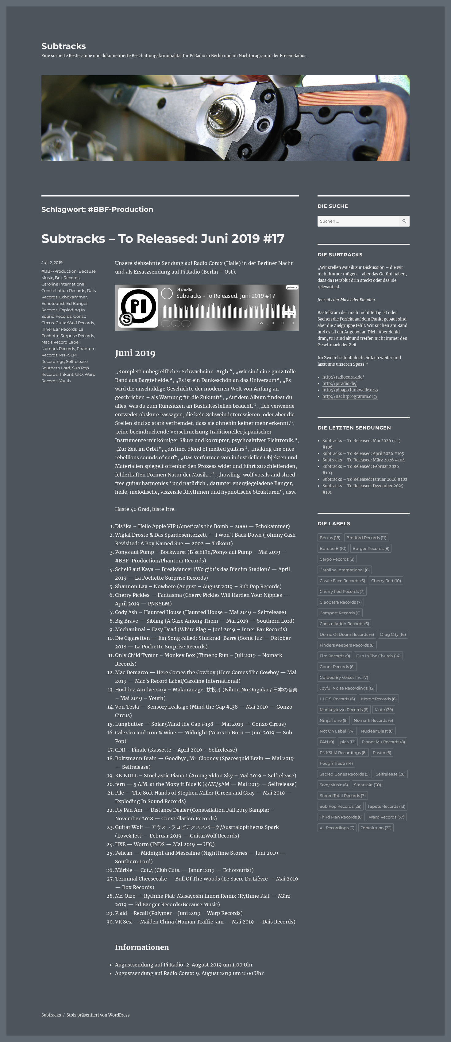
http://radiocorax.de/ (343, 377)
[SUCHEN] (404, 221)
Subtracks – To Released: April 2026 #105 (363, 453)
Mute (384, 709)
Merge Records (379, 698)
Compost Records (340, 612)
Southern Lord (55, 367)
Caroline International (63, 284)
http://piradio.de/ (339, 383)
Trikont (66, 374)
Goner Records (337, 666)
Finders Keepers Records (347, 645)
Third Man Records (341, 817)
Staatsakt (367, 784)
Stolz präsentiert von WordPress (98, 1015)
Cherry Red (386, 580)
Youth (65, 380)
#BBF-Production (59, 271)
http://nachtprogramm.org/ (350, 396)
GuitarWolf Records (75, 322)
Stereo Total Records (343, 795)
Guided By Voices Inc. (344, 677)
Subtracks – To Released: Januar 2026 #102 (364, 479)
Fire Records (335, 655)
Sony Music (334, 784)
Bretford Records (366, 537)
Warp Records (386, 817)
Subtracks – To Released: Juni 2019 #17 (163, 238)
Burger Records (371, 548)
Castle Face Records (342, 580)
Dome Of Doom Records (347, 634)
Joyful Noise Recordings (347, 688)
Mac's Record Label (60, 342)
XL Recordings (337, 827)
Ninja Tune (334, 720)
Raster (382, 752)
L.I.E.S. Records (337, 698)
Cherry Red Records (342, 591)
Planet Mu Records (383, 741)
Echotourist (52, 303)
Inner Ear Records (59, 329)
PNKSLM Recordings (343, 752)
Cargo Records (337, 559)
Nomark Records (58, 348)
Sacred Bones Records (345, 774)
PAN (327, 741)
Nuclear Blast (377, 731)
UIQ (79, 374)
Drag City (393, 634)
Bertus (330, 537)
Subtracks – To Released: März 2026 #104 (363, 460)
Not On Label (337, 731)
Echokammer (73, 296)
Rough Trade (336, 763)
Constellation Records (63, 290)
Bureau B (333, 548)
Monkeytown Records (344, 709)
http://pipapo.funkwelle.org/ (350, 390)
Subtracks (63, 46)
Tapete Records (386, 806)
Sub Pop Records (340, 806)
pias (348, 741)
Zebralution (375, 827)
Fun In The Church (378, 655)
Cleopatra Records (341, 602)
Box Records (67, 277)
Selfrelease (77, 361)
